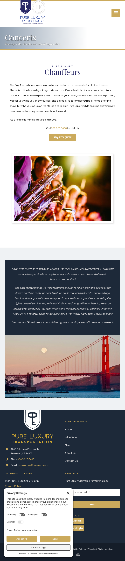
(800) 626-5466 (26, 459)
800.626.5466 (59, 128)
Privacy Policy (13, 486)
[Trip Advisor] (78, 554)
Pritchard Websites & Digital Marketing (95, 549)
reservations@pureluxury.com (33, 465)
